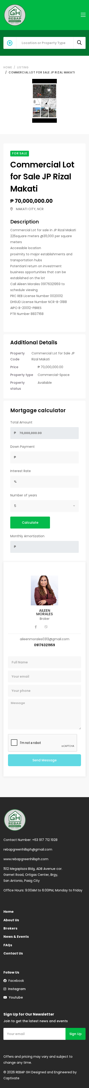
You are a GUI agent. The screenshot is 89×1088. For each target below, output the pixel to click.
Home (7, 67)
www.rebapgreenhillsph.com (25, 859)
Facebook (15, 980)
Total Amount (21, 422)
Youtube (15, 997)
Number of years (23, 495)
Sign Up (75, 1034)
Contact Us (13, 953)
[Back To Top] (76, 1075)
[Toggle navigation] (83, 15)
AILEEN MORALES (44, 612)
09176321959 (44, 645)
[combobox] (44, 506)
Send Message (44, 760)
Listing (23, 67)
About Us (11, 920)
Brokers (10, 928)
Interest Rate (20, 471)
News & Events (16, 936)
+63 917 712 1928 (45, 840)
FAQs (7, 945)
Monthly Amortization (27, 536)
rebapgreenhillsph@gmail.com (27, 849)
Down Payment (22, 446)
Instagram (16, 989)
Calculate (30, 522)
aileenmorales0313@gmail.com (44, 639)
